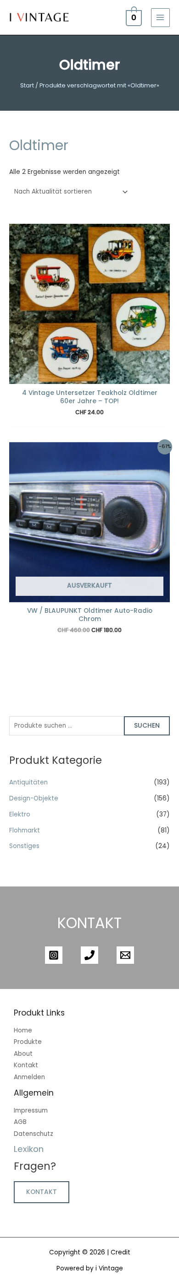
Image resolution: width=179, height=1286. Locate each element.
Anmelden (29, 1077)
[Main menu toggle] (160, 17)
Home (23, 1030)
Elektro (19, 814)
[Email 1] (125, 955)
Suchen (147, 725)
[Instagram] (53, 955)
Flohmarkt (24, 830)
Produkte (28, 1041)
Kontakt (26, 1065)
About (23, 1053)
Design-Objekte (33, 798)
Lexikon (29, 1149)
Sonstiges (24, 846)
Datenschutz (33, 1133)
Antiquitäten (28, 782)
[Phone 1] (89, 955)
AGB (20, 1122)
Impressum (31, 1110)
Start (27, 85)
